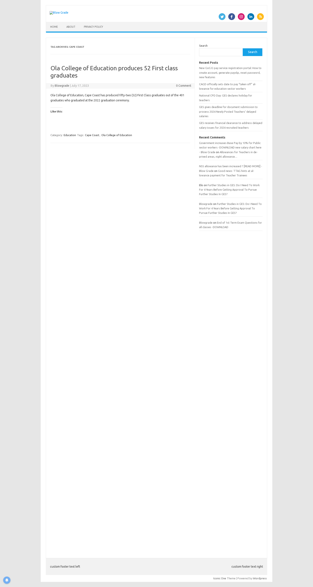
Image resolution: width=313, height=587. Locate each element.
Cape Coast (92, 135)
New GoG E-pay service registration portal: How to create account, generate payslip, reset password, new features (230, 72)
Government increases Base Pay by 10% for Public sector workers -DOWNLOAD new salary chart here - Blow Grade (230, 147)
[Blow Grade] (59, 12)
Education (70, 135)
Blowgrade (62, 85)
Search (203, 45)
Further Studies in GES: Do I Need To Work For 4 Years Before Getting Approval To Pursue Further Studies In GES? (229, 190)
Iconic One (219, 578)
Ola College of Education (116, 135)
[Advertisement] (231, 392)
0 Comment (183, 85)
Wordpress (260, 578)
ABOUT (70, 26)
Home (54, 26)
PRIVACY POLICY (93, 26)
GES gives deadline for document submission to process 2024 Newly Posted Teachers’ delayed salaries (228, 111)
